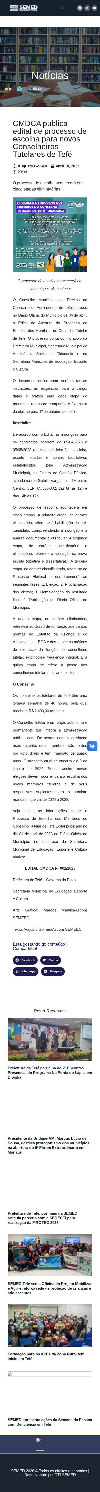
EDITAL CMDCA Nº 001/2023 (50, 868)
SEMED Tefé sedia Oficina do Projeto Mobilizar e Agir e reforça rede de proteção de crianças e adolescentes (50, 1288)
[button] (61, 7)
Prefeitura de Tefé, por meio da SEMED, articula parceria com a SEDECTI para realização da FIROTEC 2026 (43, 1218)
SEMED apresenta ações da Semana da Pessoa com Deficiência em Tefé (50, 1422)
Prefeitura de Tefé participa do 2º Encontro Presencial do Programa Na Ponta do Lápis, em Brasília (50, 1072)
